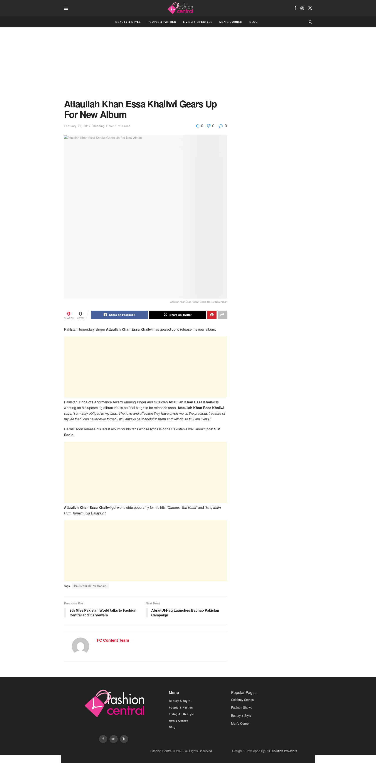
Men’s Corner (230, 22)
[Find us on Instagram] (302, 8)
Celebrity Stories (242, 699)
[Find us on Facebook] (295, 8)
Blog (253, 22)
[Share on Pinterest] (212, 315)
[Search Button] (310, 21)
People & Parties (162, 22)
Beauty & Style (128, 22)
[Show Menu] (66, 8)
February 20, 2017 (77, 126)
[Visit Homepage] (181, 8)
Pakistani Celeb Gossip (90, 586)
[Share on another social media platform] (222, 315)
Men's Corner (240, 723)
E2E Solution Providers (281, 751)
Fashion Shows (241, 707)
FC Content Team (113, 640)
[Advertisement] (145, 66)
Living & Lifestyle (197, 22)
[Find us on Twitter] (310, 8)
